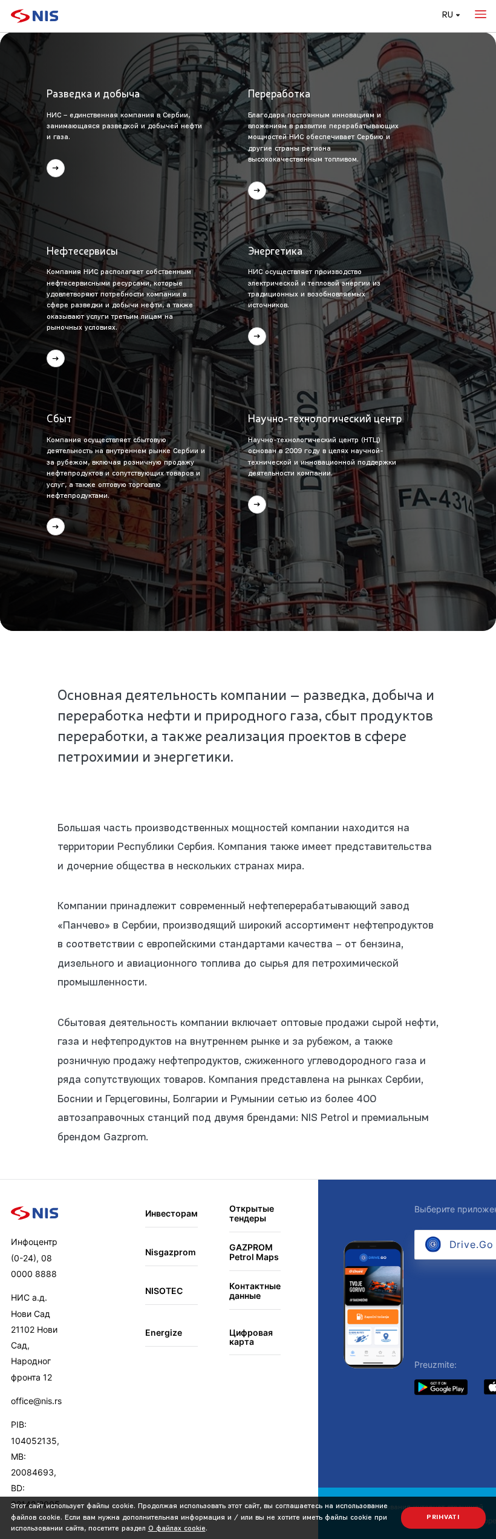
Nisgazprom (170, 1251)
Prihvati (443, 1517)
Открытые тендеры (251, 1213)
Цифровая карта (251, 1337)
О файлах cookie (177, 1528)
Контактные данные (255, 1290)
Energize (163, 1332)
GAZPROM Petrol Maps (254, 1252)
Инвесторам (171, 1213)
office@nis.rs (36, 1401)
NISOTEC (164, 1290)
